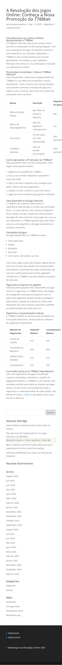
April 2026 (11, 494)
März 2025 (11, 551)
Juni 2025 (10, 538)
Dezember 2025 (13, 511)
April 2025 (11, 547)
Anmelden (11, 602)
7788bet (27, 394)
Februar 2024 (12, 574)
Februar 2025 (12, 556)
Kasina (9, 590)
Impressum (13, 633)
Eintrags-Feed (12, 606)
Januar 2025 (12, 560)
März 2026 (11, 498)
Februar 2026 (12, 502)
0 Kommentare (13, 27)
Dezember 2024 (13, 565)
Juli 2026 (10, 480)
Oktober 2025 (12, 520)
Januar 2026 (12, 507)
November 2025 (13, 516)
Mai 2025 (10, 542)
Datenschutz (14, 637)
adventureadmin (18, 24)
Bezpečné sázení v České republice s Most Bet (28, 440)
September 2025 (14, 525)
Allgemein (48, 24)
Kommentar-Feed (14, 610)
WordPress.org (13, 615)
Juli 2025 (10, 534)
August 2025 (12, 529)
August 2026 (12, 476)
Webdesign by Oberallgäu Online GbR (26, 647)
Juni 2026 (10, 485)
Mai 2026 (10, 489)
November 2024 (13, 569)
